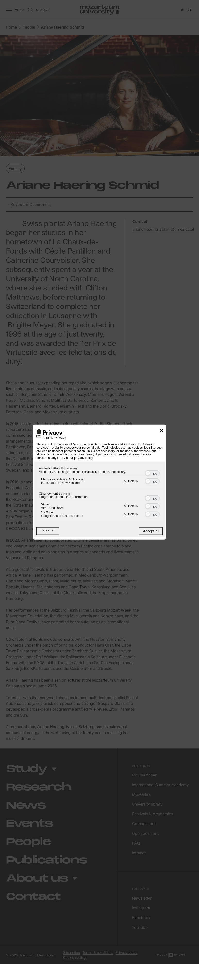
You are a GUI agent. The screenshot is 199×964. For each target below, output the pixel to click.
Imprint (48, 437)
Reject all (47, 531)
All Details (131, 481)
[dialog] (99, 482)
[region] (99, 493)
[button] (148, 473)
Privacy (60, 437)
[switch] (152, 473)
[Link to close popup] (161, 431)
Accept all (151, 531)
